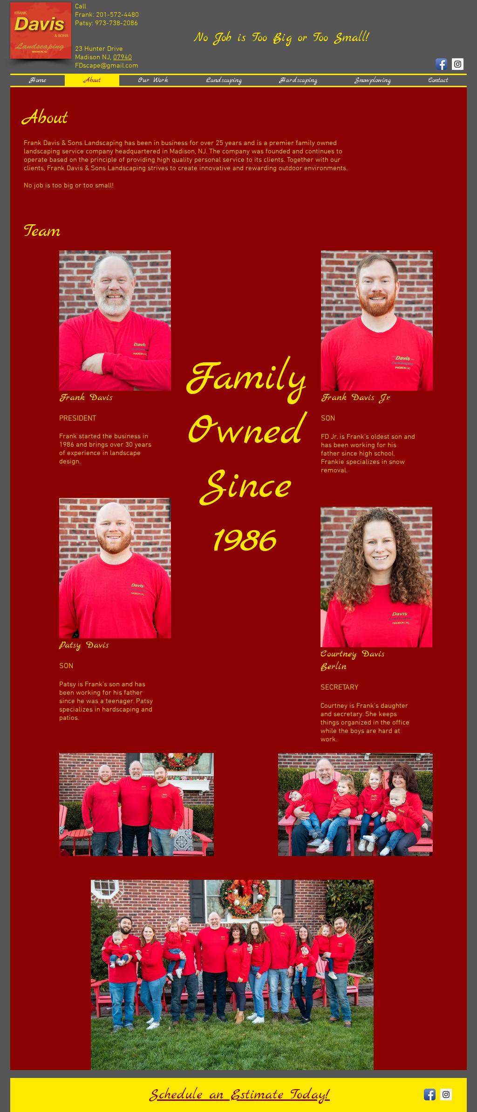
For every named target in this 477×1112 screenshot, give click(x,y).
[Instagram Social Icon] (457, 64)
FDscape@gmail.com (106, 66)
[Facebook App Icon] (441, 64)
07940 (122, 57)
